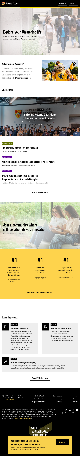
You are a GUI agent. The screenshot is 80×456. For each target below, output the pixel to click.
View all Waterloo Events (40, 378)
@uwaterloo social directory (70, 413)
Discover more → (23, 77)
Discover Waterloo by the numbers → (40, 292)
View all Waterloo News (40, 193)
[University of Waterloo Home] (10, 3)
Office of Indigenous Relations (22, 418)
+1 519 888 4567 (9, 400)
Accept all (62, 442)
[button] (62, 3)
